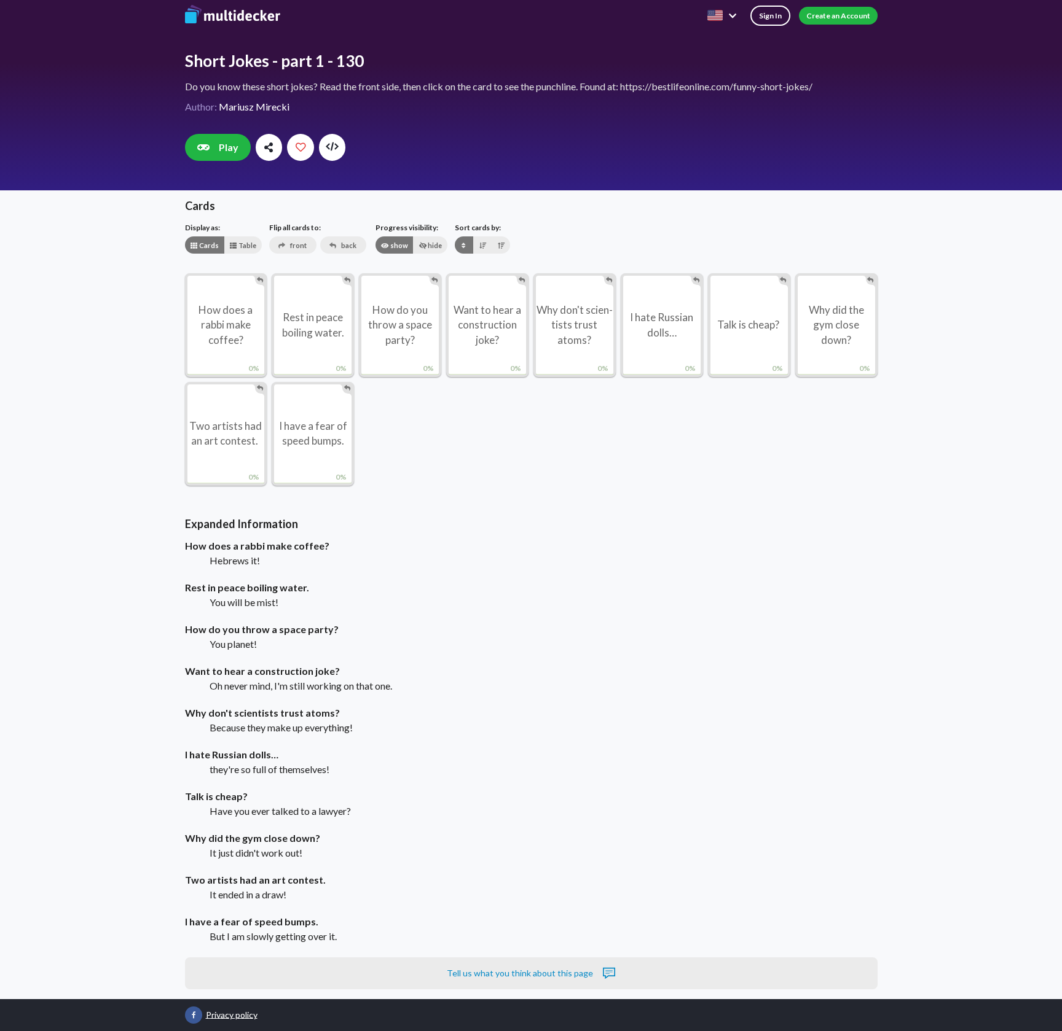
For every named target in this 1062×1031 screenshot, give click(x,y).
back (348, 245)
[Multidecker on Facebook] (193, 1015)
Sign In (770, 15)
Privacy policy (232, 1014)
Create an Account (838, 15)
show (398, 245)
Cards (208, 245)
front (298, 245)
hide (434, 245)
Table (246, 245)
